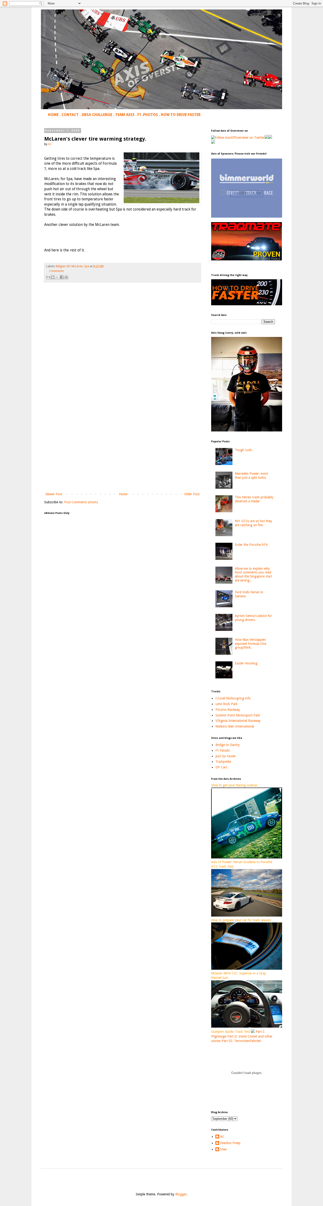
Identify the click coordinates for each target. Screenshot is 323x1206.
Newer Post (53, 494)
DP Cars (221, 767)
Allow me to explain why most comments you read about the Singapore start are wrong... (253, 574)
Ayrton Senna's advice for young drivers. (253, 618)
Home (123, 494)
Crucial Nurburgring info (233, 698)
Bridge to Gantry (227, 745)
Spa (86, 266)
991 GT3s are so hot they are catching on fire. (253, 523)
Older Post (192, 494)
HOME (53, 115)
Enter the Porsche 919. (251, 545)
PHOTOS (150, 115)
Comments (56, 271)
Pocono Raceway (227, 709)
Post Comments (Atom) (81, 502)
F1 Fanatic (222, 750)
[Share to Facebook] (61, 277)
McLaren (77, 266)
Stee (223, 1149)
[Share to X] (57, 277)
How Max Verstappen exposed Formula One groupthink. (250, 644)
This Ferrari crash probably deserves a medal (254, 499)
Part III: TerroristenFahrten (241, 1041)
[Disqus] (122, 352)
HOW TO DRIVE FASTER (181, 115)
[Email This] (48, 277)
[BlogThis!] (52, 277)
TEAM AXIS (125, 115)
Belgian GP (63, 266)
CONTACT (70, 115)
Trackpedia (223, 761)
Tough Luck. (244, 450)
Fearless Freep (230, 1143)
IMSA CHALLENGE (97, 115)
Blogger (181, 1194)
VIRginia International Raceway (238, 721)
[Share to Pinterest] (66, 277)
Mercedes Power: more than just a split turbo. (251, 475)
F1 (139, 115)
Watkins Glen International (234, 726)
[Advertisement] (122, 452)
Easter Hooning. (246, 663)
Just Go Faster (225, 756)
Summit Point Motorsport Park (237, 715)
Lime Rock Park (226, 704)
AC (222, 1136)
